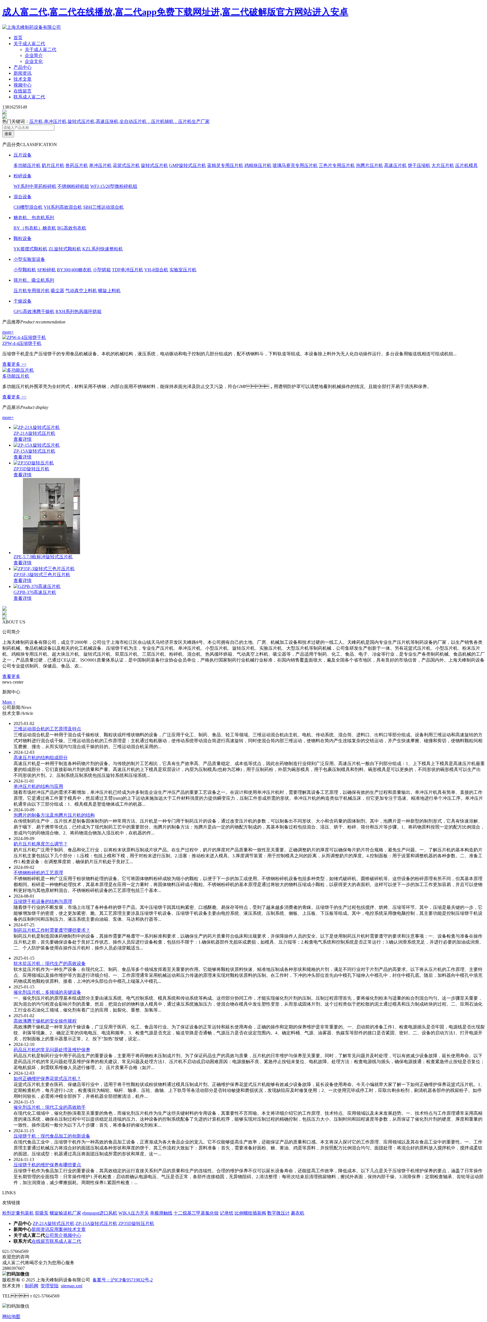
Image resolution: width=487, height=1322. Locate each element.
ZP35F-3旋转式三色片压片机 (42, 574)
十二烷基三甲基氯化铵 (196, 1213)
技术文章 (23, 79)
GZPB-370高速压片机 (35, 592)
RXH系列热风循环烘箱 (78, 311)
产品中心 (23, 67)
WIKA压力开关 (133, 1213)
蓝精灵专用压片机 (225, 165)
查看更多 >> (14, 364)
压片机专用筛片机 (32, 290)
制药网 (31, 1285)
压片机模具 (466, 165)
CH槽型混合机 (28, 207)
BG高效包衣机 (71, 228)
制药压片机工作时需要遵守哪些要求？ (52, 930)
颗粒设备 (23, 238)
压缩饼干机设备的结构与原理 (43, 901)
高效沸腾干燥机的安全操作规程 (45, 1021)
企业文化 (34, 61)
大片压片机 (442, 165)
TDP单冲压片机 (127, 269)
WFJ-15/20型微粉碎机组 (113, 186)
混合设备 (23, 196)
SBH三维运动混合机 (103, 207)
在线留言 (23, 91)
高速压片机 (395, 165)
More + (9, 702)
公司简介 (54, 1235)
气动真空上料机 (81, 290)
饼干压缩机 (419, 165)
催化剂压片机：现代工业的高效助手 (50, 1107)
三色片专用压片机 (337, 165)
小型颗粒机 (25, 269)
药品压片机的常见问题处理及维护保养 (52, 1049)
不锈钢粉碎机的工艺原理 (38, 872)
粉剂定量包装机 (18, 1213)
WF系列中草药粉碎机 (35, 186)
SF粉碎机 (46, 269)
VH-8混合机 (156, 269)
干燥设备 (23, 301)
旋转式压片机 (154, 165)
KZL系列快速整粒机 (102, 248)
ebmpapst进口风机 (99, 1213)
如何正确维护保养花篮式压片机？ (47, 1078)
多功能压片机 (27, 165)
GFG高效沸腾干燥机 (34, 311)
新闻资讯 (23, 73)
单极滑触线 (161, 1213)
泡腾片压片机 (369, 165)
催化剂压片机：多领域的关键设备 (47, 992)
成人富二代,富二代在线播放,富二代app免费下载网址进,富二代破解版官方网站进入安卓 (175, 12)
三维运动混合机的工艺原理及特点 (47, 728)
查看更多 (11, 676)
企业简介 (34, 55)
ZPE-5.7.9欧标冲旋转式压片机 (43, 556)
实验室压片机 (182, 269)
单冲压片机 (100, 165)
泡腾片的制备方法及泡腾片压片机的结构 (54, 815)
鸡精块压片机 (257, 165)
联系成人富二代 (29, 96)
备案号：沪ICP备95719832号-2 (122, 1279)
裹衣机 (297, 1213)
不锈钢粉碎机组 (73, 186)
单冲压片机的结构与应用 (38, 786)
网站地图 (11, 1316)
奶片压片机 (53, 165)
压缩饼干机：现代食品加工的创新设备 (52, 1136)
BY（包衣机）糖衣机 (35, 228)
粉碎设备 (23, 175)
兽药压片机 (76, 165)
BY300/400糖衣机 (74, 269)
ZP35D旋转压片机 (31, 468)
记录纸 (226, 1213)
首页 (18, 37)
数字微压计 (278, 1213)
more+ (8, 332)
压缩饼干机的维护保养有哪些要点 (47, 1164)
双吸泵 (41, 1213)
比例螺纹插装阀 (250, 1213)
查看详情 (23, 439)
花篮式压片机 (126, 165)
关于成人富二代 (29, 43)
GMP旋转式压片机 (187, 165)
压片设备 (23, 155)
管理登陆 (50, 1285)
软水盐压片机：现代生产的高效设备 (50, 963)
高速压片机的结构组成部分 (41, 757)
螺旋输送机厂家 (65, 1213)
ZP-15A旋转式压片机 (34, 451)
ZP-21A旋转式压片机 (34, 433)
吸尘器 (57, 290)
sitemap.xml (71, 1285)
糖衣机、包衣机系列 (34, 217)
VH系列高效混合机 (63, 207)
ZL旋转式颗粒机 (64, 248)
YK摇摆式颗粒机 (30, 248)
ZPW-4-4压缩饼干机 (21, 343)
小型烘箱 (102, 269)
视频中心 (23, 85)
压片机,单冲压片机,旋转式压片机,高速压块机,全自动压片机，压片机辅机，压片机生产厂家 (119, 121)
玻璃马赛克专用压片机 (295, 165)
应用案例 (59, 1229)
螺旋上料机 (109, 290)
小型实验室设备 (29, 259)
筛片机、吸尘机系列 (34, 280)
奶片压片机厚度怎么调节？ (41, 843)
